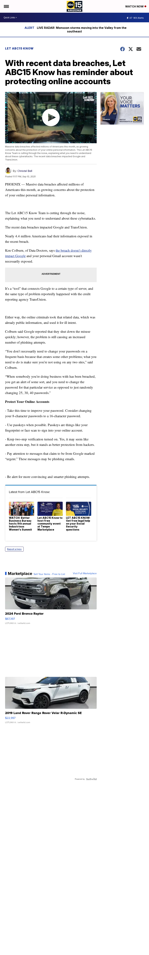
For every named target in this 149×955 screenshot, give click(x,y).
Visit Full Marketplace (85, 573)
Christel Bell (24, 171)
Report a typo (14, 549)
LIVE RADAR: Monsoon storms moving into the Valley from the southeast (81, 29)
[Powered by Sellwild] (91, 779)
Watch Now (134, 6)
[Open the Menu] (6, 6)
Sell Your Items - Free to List (49, 574)
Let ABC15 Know (19, 48)
